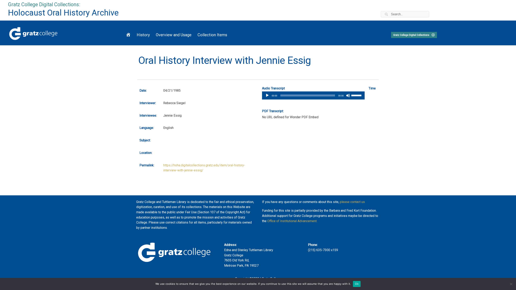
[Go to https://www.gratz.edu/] (59, 33)
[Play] (267, 95)
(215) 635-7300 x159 (323, 250)
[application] (313, 95)
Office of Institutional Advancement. (292, 221)
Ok (357, 283)
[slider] (357, 95)
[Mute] (348, 95)
